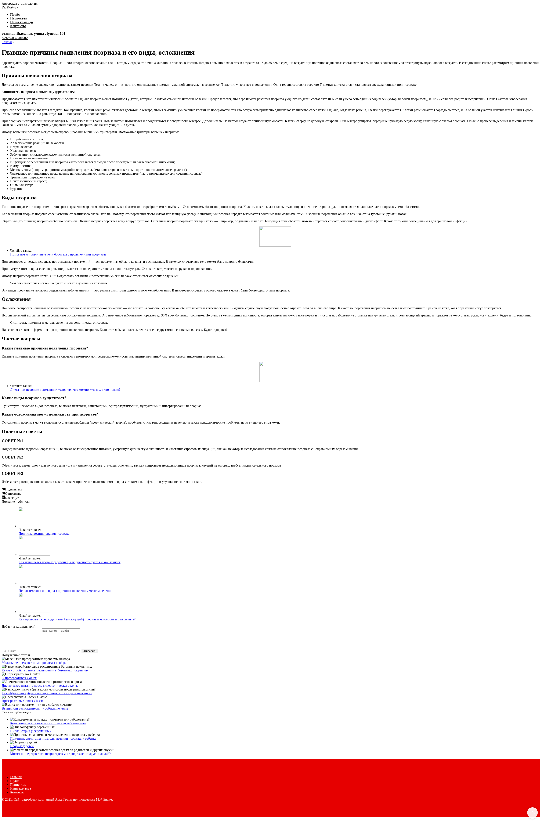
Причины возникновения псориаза (44, 533)
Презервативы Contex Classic (22, 701)
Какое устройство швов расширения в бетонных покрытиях (45, 670)
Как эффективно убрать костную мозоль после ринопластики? (47, 693)
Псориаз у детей (22, 746)
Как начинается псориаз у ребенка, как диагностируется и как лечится (69, 562)
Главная (16, 777)
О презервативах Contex (19, 678)
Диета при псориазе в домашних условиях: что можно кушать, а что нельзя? (65, 389)
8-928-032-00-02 (15, 38)
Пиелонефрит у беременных (30, 731)
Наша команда (21, 22)
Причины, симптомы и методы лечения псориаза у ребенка (53, 738)
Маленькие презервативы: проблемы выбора (34, 662)
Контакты (18, 26)
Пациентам (18, 18)
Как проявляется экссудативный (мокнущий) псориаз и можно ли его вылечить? (77, 619)
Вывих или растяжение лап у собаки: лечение (35, 708)
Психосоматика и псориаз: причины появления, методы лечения (65, 590)
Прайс (15, 14)
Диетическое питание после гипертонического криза (40, 685)
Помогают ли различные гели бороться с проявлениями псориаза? (58, 254)
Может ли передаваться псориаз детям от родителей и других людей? (60, 753)
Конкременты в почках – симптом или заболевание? (48, 723)
